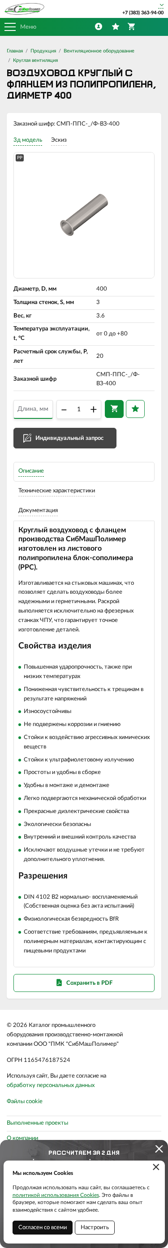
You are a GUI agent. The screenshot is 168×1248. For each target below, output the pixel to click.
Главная (15, 50)
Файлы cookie (25, 1102)
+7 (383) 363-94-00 (143, 12)
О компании (22, 1138)
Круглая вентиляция (35, 60)
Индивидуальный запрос (69, 438)
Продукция (43, 50)
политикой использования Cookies (56, 1195)
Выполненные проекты (37, 1123)
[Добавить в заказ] (114, 409)
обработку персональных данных (51, 1085)
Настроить (95, 1228)
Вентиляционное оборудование (99, 50)
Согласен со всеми (42, 1228)
